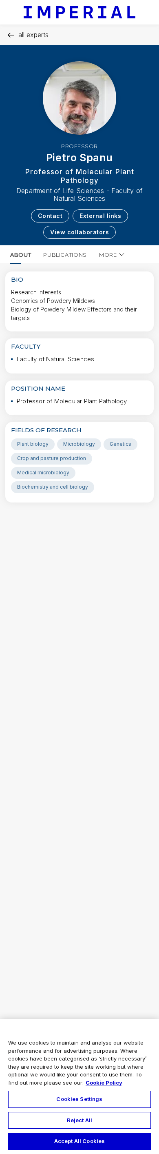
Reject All (79, 1120)
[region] (79, 1086)
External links (100, 215)
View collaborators (79, 232)
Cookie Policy (104, 1082)
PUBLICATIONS (65, 254)
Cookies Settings (79, 1099)
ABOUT (20, 254)
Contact (50, 215)
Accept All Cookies (79, 1141)
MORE (108, 254)
